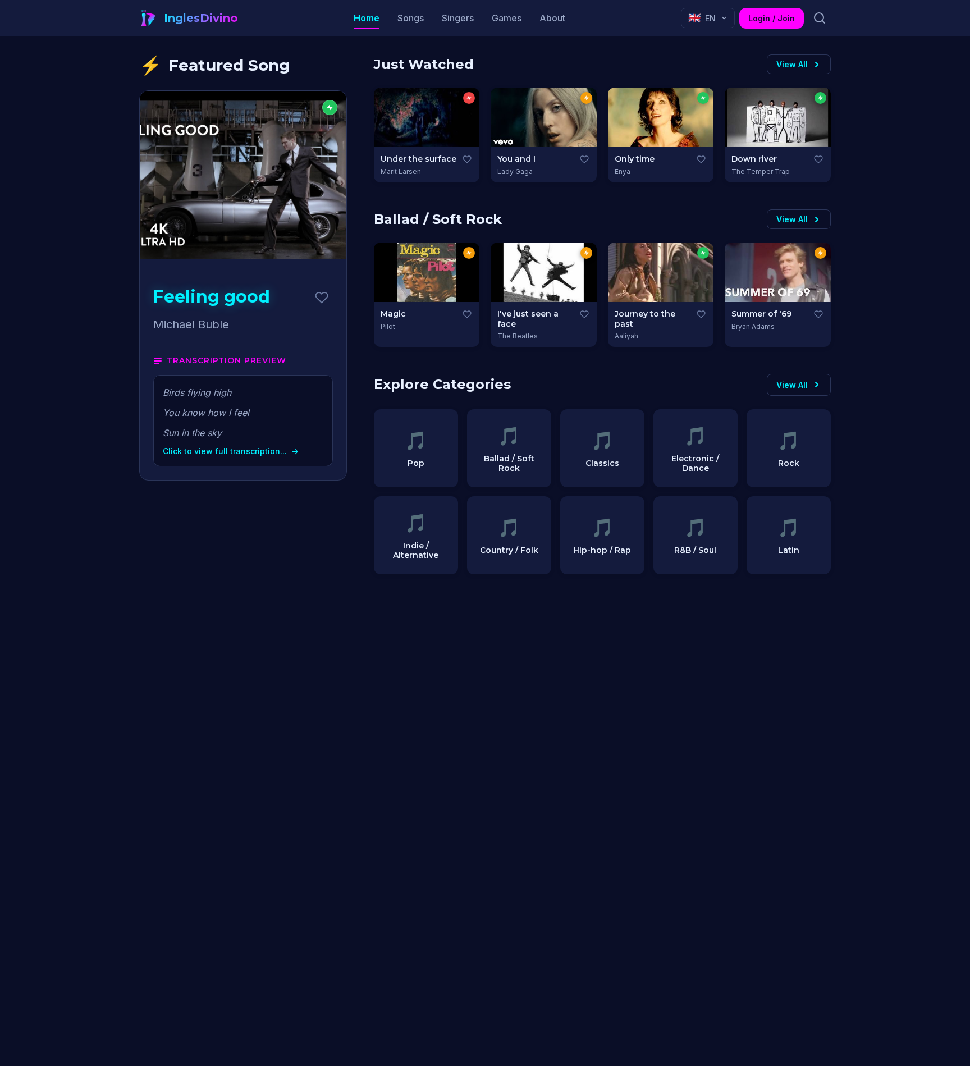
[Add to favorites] (321, 297)
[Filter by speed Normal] (586, 98)
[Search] (819, 18)
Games (506, 18)
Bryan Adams (753, 326)
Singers (458, 18)
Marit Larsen (401, 171)
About (552, 18)
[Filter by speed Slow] (703, 98)
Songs (410, 18)
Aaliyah (626, 336)
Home (366, 18)
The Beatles (517, 336)
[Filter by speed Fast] (469, 98)
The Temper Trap (760, 171)
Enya (622, 171)
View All (792, 64)
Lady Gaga (515, 171)
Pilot (388, 326)
